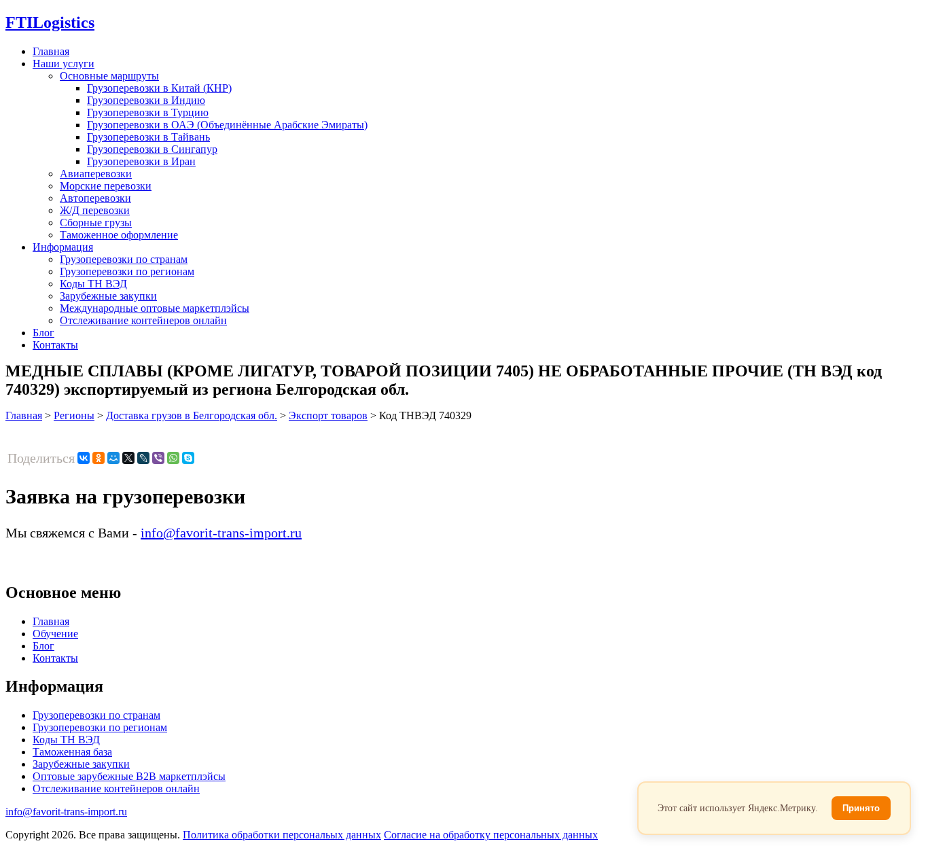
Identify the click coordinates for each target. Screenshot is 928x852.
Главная (51, 51)
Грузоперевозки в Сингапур (152, 149)
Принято (861, 808)
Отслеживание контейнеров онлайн (143, 320)
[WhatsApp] (173, 458)
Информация (63, 247)
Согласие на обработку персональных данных (491, 834)
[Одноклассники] (98, 458)
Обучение (55, 633)
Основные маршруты (109, 76)
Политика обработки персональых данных (282, 834)
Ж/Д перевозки (95, 210)
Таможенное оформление (119, 235)
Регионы (74, 415)
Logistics (49, 22)
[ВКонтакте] (83, 458)
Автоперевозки (95, 198)
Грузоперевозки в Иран (141, 161)
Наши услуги (63, 63)
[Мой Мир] (113, 458)
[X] (128, 458)
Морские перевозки (105, 186)
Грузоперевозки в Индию (146, 100)
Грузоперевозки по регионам (127, 271)
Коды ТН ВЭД (93, 283)
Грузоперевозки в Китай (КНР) (159, 88)
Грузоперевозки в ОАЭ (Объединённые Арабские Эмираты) (227, 124)
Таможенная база (72, 752)
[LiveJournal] (143, 458)
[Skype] (188, 458)
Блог (43, 332)
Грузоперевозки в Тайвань (148, 137)
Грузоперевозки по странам (124, 259)
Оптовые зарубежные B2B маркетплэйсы (129, 776)
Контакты (55, 345)
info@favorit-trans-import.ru (221, 532)
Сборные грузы (96, 222)
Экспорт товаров (328, 415)
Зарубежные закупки (108, 296)
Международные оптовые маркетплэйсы (154, 308)
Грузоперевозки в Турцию (148, 112)
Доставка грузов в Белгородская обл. (191, 415)
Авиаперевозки (96, 173)
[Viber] (158, 458)
